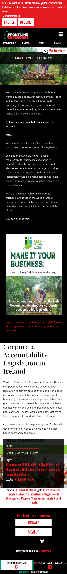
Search (57, 43)
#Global (19, 479)
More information (11, 16)
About (41, 43)
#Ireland (29, 479)
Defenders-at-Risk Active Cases (50, 563)
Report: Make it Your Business (22, 452)
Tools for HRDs (9, 43)
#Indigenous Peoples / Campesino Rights (29, 498)
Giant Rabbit (44, 551)
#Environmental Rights (19, 465)
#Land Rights (21, 474)
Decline (25, 22)
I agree (9, 22)
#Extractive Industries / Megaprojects (37, 494)
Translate (59, 50)
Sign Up (33, 531)
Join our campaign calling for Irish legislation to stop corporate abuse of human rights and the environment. (33, 326)
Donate (25, 43)
